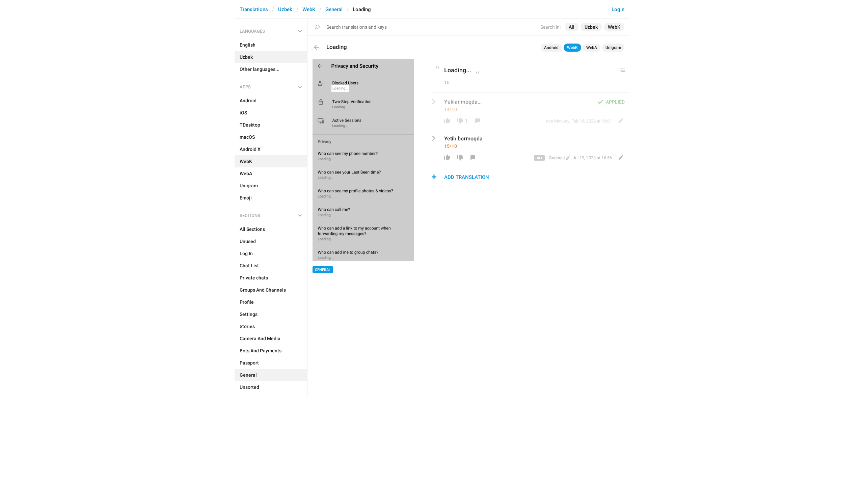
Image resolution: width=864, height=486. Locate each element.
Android (551, 47)
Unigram (613, 47)
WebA (591, 47)
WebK (308, 9)
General (334, 9)
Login (618, 9)
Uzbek (285, 9)
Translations (254, 9)
